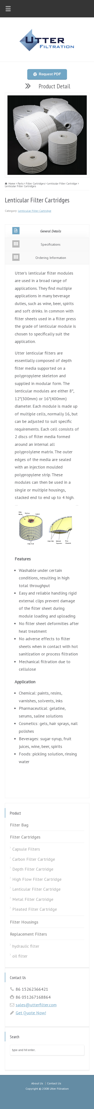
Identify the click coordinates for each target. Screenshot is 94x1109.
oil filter (19, 956)
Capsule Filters (26, 849)
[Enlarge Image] (47, 96)
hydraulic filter (25, 946)
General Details (50, 231)
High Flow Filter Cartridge (36, 879)
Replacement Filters (28, 934)
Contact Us (54, 1083)
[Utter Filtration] (47, 50)
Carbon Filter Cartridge (33, 859)
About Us (37, 1083)
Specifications (50, 244)
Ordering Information (50, 258)
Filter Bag (19, 825)
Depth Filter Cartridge (32, 869)
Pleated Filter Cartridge (34, 909)
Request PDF (50, 74)
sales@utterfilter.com (36, 1005)
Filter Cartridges (25, 837)
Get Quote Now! (31, 1013)
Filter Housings (24, 922)
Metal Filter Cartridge (32, 899)
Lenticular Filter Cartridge (34, 211)
